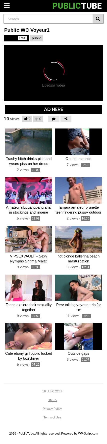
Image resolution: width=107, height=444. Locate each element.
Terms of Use (52, 417)
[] (98, 19)
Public (15, 38)
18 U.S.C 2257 (52, 391)
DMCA (52, 400)
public (36, 38)
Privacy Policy (52, 409)
